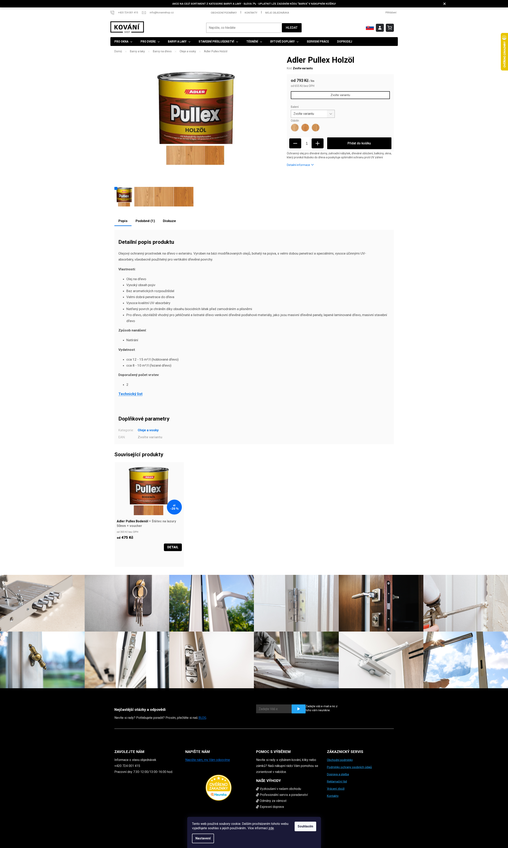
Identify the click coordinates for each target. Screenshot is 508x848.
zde (271, 828)
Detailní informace (298, 165)
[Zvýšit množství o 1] (318, 143)
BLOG (202, 718)
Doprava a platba (338, 774)
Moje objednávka (277, 12)
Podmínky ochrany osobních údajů (349, 767)
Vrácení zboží (336, 788)
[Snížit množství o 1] (295, 143)
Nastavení (203, 838)
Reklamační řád (337, 781)
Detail (172, 547)
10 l (132, 559)
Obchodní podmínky (224, 12)
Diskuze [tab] (169, 221)
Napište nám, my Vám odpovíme (207, 760)
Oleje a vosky (148, 430)
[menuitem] (123, 41)
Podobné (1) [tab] (145, 221)
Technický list (130, 394)
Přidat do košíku (359, 143)
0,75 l (120, 559)
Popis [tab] (123, 221)
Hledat (292, 28)
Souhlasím (305, 826)
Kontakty (251, 12)
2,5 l (126, 559)
